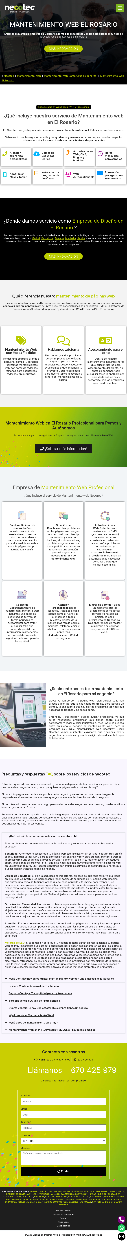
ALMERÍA (33, 1199)
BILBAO (117, 1199)
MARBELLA (109, 1196)
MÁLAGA (78, 1191)
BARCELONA (45, 1191)
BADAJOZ (39, 1196)
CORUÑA (50, 1199)
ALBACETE (27, 1196)
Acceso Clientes (64, 1210)
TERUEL (21, 1201)
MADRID (34, 1191)
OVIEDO (85, 1196)
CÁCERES (73, 1201)
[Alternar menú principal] (120, 8)
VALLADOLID (81, 1199)
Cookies (64, 1218)
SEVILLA (57, 1191)
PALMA (59, 1199)
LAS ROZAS (85, 1201)
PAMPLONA (61, 1196)
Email (24, 1108)
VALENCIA (68, 1191)
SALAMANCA (67, 1194)
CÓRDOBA (106, 1199)
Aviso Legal (63, 1222)
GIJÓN (18, 1196)
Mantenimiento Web (29, 75)
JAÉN (28, 1194)
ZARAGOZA (11, 1201)
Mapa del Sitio (63, 1225)
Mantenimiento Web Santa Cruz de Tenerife (70, 75)
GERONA (49, 1196)
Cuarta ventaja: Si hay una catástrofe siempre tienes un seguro (48, 1007)
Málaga (59, 238)
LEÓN (35, 1194)
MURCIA (88, 1191)
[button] (63, 107)
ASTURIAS (8, 1196)
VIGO (42, 1199)
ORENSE (10, 1194)
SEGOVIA (20, 1194)
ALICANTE (31, 1201)
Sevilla (81, 238)
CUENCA (113, 1191)
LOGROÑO (74, 1196)
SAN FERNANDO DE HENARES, (107, 1201)
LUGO (57, 1194)
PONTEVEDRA (100, 1191)
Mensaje (25, 1148)
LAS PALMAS (96, 1196)
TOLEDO (16, 1199)
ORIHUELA (63, 1204)
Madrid (36, 238)
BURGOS (102, 1194)
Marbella (70, 238)
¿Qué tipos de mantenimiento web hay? (33, 1022)
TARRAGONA (46, 1194)
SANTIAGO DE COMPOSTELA (53, 1201)
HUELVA (92, 1194)
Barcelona (47, 238)
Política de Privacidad (63, 1214)
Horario (25, 1135)
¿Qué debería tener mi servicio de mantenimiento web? (43, 836)
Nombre (26, 1095)
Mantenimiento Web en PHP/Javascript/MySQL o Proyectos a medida (52, 1029)
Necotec (9, 75)
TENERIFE (69, 1199)
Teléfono (26, 1122)
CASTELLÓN (81, 1194)
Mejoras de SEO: (15, 942)
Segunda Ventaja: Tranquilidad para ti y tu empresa (40, 993)
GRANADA (94, 1199)
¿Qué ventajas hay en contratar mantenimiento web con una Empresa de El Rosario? (61, 978)
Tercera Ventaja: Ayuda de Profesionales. (35, 1000)
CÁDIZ (25, 1199)
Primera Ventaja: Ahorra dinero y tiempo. (34, 986)
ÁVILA (121, 1191)
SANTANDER (114, 1194)
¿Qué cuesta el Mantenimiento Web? (31, 1015)
